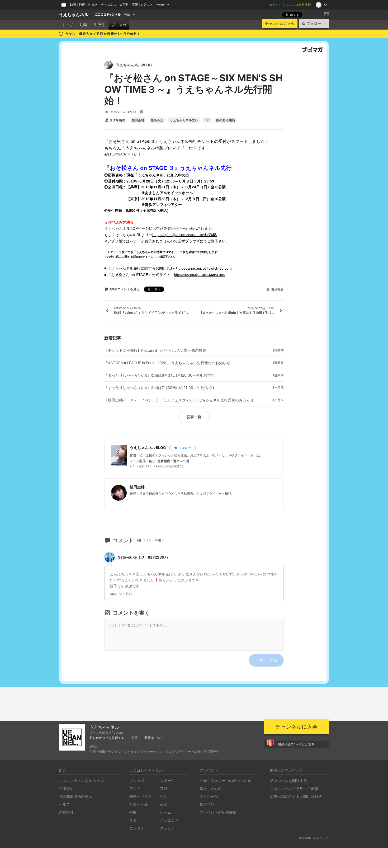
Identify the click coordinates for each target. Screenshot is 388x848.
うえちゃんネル (73, 14)
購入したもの (211, 788)
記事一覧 (194, 417)
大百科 (124, 5)
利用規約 (66, 788)
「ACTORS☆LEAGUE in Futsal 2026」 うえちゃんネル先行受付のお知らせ (167, 363)
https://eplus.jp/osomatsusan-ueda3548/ (184, 234)
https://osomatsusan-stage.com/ (199, 274)
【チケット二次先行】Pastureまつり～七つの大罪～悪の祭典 (155, 350)
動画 (73, 5)
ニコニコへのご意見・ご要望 (294, 788)
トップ (67, 25)
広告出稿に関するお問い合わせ (296, 796)
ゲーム (165, 812)
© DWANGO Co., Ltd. (313, 838)
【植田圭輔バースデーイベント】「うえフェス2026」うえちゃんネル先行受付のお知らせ (179, 400)
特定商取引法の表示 (75, 796)
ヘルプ (64, 804)
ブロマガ (118, 25)
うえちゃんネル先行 (184, 120)
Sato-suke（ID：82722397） (144, 557)
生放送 (93, 5)
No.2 (113, 594)
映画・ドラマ (140, 796)
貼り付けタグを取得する (106, 737)
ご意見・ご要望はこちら (146, 737)
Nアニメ (147, 5)
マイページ (209, 796)
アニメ (134, 788)
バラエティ (169, 820)
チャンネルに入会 (280, 23)
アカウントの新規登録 (218, 812)
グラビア (167, 828)
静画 (82, 5)
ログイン (275, 5)
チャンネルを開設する (288, 780)
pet (207, 120)
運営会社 (66, 812)
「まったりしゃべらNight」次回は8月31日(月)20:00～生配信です (159, 375)
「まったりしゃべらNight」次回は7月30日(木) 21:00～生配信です (159, 388)
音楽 (133, 820)
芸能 (127, 15)
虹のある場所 (225, 120)
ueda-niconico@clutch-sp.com (206, 268)
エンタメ (136, 828)
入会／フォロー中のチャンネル (225, 780)
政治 (163, 804)
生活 (163, 796)
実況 (135, 5)
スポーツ (167, 780)
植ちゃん (157, 120)
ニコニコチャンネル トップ (81, 780)
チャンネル (108, 5)
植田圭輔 (138, 120)
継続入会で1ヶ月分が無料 (296, 744)
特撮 (133, 812)
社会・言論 (138, 804)
